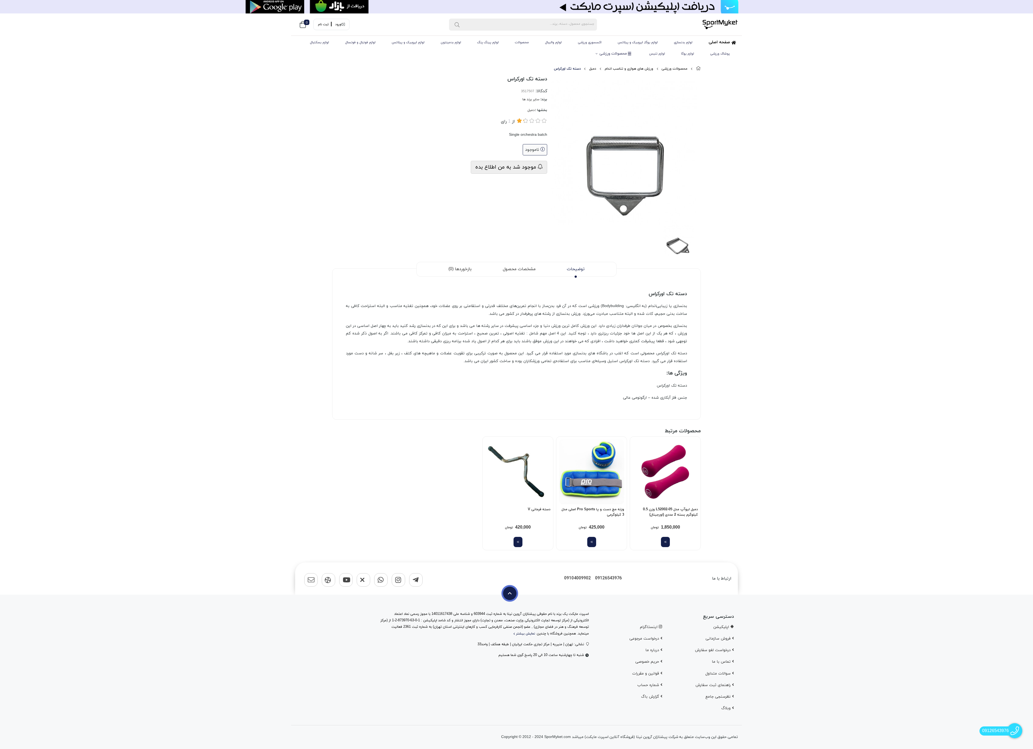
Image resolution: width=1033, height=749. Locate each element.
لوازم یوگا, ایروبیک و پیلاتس (638, 42)
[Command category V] (517, 471)
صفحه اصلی (720, 42)
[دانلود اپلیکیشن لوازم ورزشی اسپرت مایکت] (516, 6)
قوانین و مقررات (646, 673)
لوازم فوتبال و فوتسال (360, 42)
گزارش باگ (650, 697)
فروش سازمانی (719, 638)
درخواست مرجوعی (644, 638)
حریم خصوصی (647, 662)
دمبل (592, 68)
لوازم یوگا (687, 54)
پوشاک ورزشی (720, 54)
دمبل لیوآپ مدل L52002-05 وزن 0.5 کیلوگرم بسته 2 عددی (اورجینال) (670, 512)
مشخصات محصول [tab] (519, 269)
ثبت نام (323, 24)
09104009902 (577, 578)
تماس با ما (722, 662)
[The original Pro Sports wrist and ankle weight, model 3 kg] (591, 471)
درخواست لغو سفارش (713, 650)
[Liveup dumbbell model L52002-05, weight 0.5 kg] (665, 471)
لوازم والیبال (553, 42)
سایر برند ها (530, 99)
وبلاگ (726, 708)
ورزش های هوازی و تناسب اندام (629, 68)
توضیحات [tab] (576, 269)
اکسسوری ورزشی (590, 42)
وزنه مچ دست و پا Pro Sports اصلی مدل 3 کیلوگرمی (592, 512)
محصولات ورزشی (613, 53)
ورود (338, 24)
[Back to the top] (509, 593)
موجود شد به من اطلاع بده (506, 167)
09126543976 (608, 578)
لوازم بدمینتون (451, 42)
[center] (457, 24)
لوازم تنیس (657, 54)
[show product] (665, 542)
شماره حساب (648, 685)
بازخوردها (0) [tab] (460, 269)
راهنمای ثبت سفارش (713, 685)
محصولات (522, 42)
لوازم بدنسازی (683, 42)
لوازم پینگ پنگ (488, 42)
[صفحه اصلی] (698, 69)
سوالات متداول (718, 673)
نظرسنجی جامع (718, 697)
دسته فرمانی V (539, 509)
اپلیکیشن (721, 627)
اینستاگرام (649, 627)
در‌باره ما (652, 650)
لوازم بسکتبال (319, 42)
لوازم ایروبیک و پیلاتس (408, 42)
